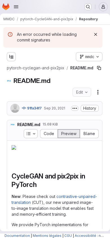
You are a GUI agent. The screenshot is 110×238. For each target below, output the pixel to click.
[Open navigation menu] (16, 6)
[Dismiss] (95, 34)
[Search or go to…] (88, 6)
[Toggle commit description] (74, 97)
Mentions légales (47, 235)
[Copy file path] (88, 56)
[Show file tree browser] (11, 56)
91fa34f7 (34, 97)
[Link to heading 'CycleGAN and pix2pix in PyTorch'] (40, 173)
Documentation (17, 235)
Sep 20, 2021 (54, 97)
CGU (68, 235)
